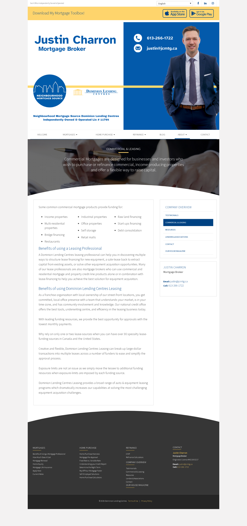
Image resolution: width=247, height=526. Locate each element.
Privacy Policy (146, 501)
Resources (170, 229)
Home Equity (38, 464)
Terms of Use (133, 501)
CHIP (128, 454)
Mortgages (69, 134)
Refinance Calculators (134, 457)
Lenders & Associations (176, 237)
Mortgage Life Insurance (42, 467)
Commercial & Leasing (175, 222)
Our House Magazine (175, 251)
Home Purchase (104, 134)
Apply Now (37, 470)
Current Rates (38, 474)
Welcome (42, 134)
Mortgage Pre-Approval (88, 457)
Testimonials (171, 215)
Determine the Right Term (89, 467)
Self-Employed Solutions (89, 474)
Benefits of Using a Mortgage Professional (49, 454)
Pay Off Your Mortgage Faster (90, 470)
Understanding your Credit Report (92, 464)
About (181, 134)
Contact (205, 134)
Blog (162, 134)
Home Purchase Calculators (90, 477)
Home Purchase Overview (89, 454)
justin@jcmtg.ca (179, 281)
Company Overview (178, 207)
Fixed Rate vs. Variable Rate (90, 460)
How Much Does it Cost (42, 457)
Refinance (138, 134)
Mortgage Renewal (40, 460)
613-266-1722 (176, 285)
